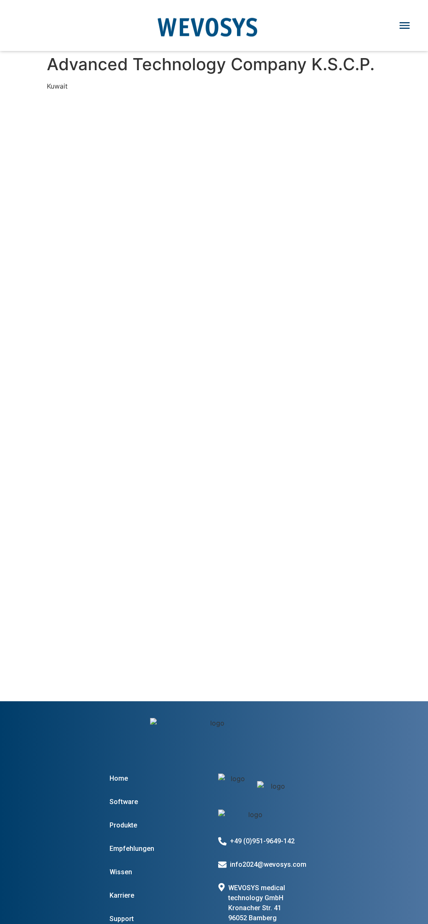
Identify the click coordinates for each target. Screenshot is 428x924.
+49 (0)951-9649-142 (262, 841)
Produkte (123, 825)
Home (119, 778)
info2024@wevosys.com (268, 864)
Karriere (122, 895)
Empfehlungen (132, 849)
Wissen (121, 872)
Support (122, 919)
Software (124, 802)
